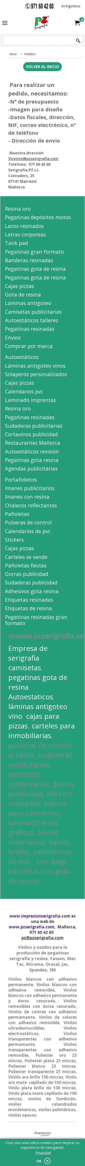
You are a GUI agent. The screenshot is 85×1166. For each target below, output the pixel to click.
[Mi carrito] (77, 23)
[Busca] (78, 41)
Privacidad (43, 1152)
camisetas (24, 667)
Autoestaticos (30, 696)
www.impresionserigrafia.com (39, 916)
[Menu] (5, 23)
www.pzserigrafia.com (31, 927)
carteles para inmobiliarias (41, 730)
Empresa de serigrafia (28, 653)
